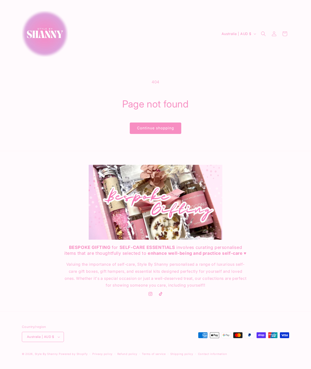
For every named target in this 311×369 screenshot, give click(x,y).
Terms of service (153, 354)
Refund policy (127, 354)
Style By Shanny (46, 354)
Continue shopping (155, 128)
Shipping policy (181, 354)
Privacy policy (102, 354)
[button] (263, 33)
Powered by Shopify (73, 354)
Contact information (212, 354)
